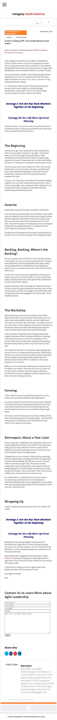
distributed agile (14, 700)
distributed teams (27, 700)
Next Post (55, 707)
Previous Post (25, 707)
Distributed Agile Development (12, 33)
